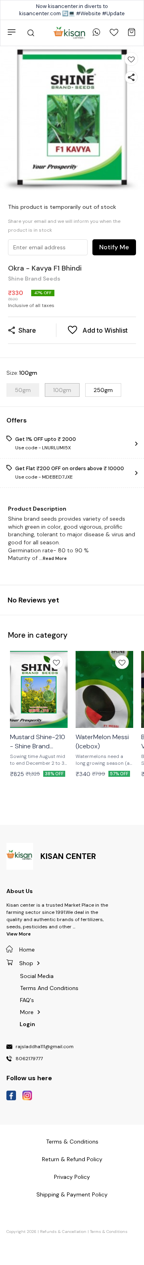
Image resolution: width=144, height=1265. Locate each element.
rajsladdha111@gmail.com (45, 1047)
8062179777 (29, 1059)
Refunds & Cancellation (63, 1231)
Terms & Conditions (109, 1231)
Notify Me (114, 247)
